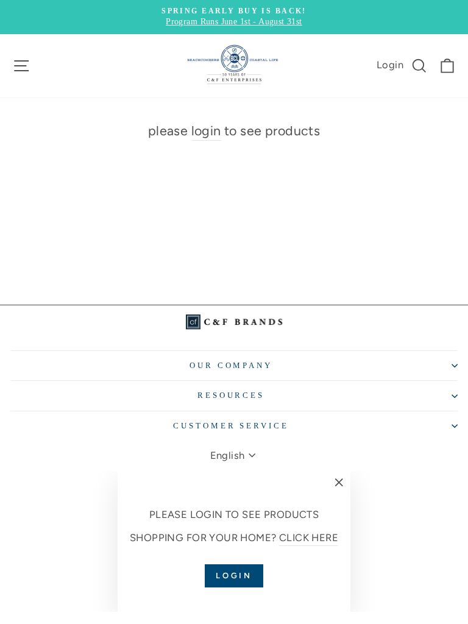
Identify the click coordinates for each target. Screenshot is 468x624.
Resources (231, 395)
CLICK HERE (308, 537)
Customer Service (231, 425)
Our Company (231, 365)
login (206, 130)
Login (390, 64)
